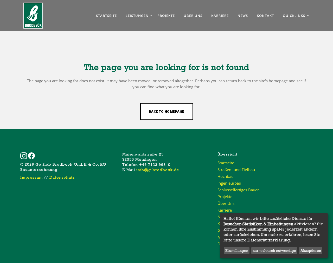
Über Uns (225, 203)
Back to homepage (166, 111)
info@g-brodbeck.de (157, 170)
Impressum (31, 177)
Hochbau (225, 176)
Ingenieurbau (229, 183)
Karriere (224, 210)
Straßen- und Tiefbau (236, 169)
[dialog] (274, 235)
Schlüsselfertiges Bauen (238, 189)
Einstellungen (236, 250)
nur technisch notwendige (274, 250)
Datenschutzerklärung (268, 240)
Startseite (225, 162)
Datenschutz (62, 177)
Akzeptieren (310, 250)
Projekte (224, 196)
